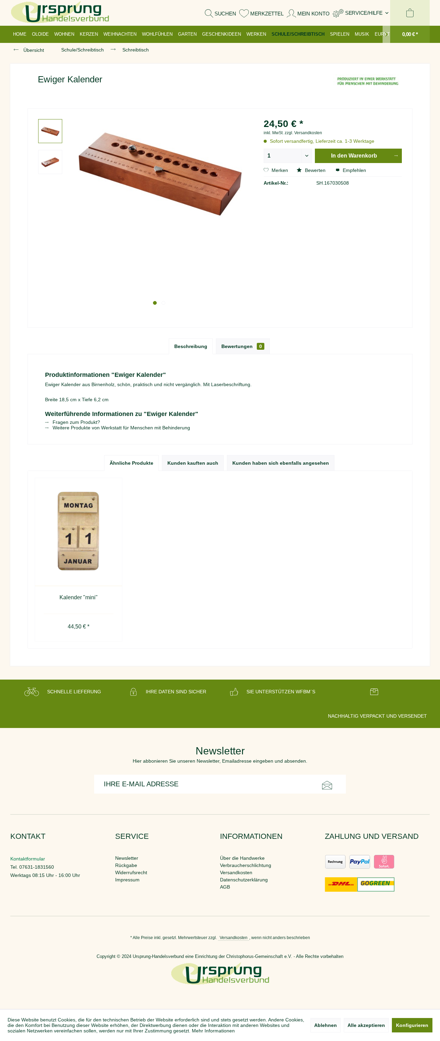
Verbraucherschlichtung (245, 865)
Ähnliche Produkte (131, 463)
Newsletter (126, 858)
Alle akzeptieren (366, 1025)
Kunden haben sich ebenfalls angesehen (280, 463)
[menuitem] (360, 13)
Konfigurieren (412, 1025)
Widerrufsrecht (131, 872)
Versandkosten (236, 872)
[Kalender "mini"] (78, 532)
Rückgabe (126, 865)
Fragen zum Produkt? (75, 422)
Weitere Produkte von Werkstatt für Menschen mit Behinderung (120, 427)
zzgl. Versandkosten (303, 132)
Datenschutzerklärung (244, 879)
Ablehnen (325, 1025)
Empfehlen (353, 170)
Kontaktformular (27, 858)
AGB (225, 887)
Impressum (127, 879)
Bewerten (315, 170)
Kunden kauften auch (192, 463)
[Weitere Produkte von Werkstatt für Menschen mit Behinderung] (367, 86)
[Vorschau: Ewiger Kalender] (50, 131)
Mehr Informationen (213, 1030)
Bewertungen (241, 346)
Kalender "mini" (78, 597)
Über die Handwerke (242, 858)
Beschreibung (190, 346)
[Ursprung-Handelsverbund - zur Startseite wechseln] (60, 13)
